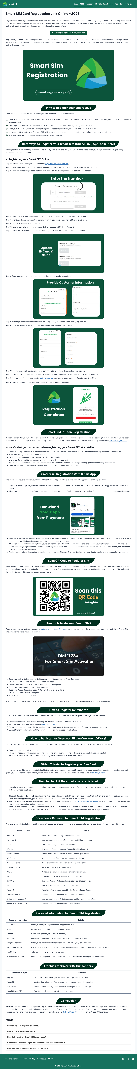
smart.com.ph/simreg (49, 724)
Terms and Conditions (12, 1059)
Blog (116, 4)
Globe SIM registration (72, 1012)
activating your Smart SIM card (53, 629)
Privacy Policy (29, 1059)
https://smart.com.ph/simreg (86, 801)
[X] (123, 1059)
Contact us (41, 1059)
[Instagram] (128, 1059)
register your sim (98, 773)
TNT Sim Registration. (118, 441)
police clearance (46, 378)
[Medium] (133, 1059)
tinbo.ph (35, 750)
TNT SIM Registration (104, 4)
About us (51, 1059)
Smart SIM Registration (83, 4)
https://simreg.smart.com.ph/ (56, 164)
